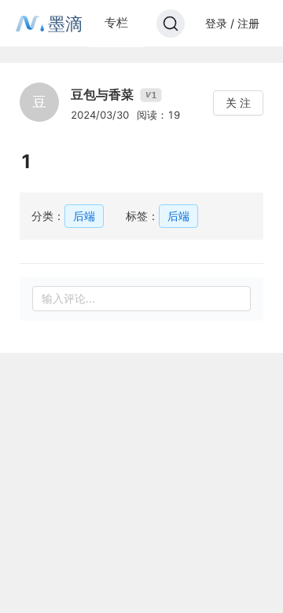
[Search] (170, 23)
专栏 (116, 22)
